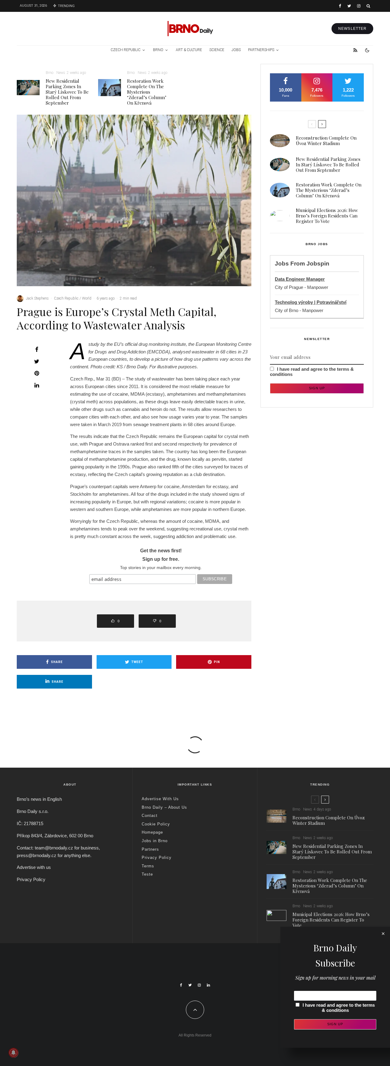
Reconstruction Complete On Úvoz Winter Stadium (326, 140)
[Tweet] (36, 361)
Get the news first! (161, 550)
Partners (150, 849)
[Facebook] (340, 6)
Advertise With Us (160, 799)
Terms (148, 866)
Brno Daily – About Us (164, 807)
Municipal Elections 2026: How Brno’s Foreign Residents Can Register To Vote (327, 215)
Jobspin (318, 263)
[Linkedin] (208, 985)
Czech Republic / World (72, 298)
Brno (158, 50)
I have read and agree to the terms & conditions (339, 1007)
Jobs (236, 50)
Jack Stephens (37, 298)
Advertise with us (34, 867)
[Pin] (36, 373)
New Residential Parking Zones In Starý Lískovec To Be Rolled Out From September (67, 92)
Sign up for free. (160, 559)
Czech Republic (125, 50)
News (60, 73)
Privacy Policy (31, 879)
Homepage (152, 832)
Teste (147, 874)
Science (216, 50)
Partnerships (261, 50)
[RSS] (355, 50)
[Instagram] (358, 6)
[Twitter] (349, 6)
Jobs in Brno (155, 841)
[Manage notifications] (13, 1052)
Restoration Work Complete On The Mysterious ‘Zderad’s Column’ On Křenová (146, 92)
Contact (150, 815)
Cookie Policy (156, 824)
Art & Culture (189, 50)
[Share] (36, 349)
